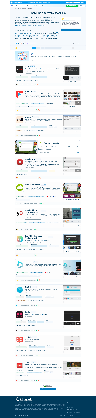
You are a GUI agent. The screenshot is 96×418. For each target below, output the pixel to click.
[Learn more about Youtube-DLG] (20, 162)
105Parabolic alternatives (29, 341)
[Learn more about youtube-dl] (20, 120)
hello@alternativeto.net (38, 408)
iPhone (26, 35)
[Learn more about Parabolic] (20, 340)
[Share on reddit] (21, 43)
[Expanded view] (73, 48)
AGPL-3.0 (26, 103)
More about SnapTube (70, 30)
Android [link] (42, 48)
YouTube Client (33, 103)
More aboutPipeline (71, 377)
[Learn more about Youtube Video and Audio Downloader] (20, 213)
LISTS (49, 2)
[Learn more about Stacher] (20, 315)
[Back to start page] (18, 2)
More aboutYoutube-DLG (71, 174)
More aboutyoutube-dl (71, 131)
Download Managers (28, 33)
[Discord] (15, 415)
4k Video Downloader (40, 25)
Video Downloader (34, 76)
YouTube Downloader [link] (48, 48)
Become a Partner (71, 411)
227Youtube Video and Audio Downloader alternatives (33, 219)
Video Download (46, 35)
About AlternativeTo (72, 409)
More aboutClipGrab (71, 301)
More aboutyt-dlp (71, 81)
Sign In (82, 2)
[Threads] (23, 415)
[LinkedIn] (27, 415)
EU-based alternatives (48, 36)
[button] (32, 66)
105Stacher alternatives (28, 316)
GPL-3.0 (25, 272)
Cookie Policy (70, 407)
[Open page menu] (85, 2)
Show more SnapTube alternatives (48, 388)
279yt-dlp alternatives (28, 73)
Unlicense (26, 76)
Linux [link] (35, 48)
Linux (40, 35)
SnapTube (66, 19)
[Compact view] (74, 48)
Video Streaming (40, 103)
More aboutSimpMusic (71, 276)
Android (22, 35)
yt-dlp (46, 19)
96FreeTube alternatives (28, 99)
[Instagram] (25, 415)
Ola (23, 404)
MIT (25, 222)
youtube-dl (23, 25)
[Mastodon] (19, 415)
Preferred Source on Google (73, 412)
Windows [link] (38, 48)
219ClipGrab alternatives (29, 292)
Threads (19, 409)
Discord (46, 408)
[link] (48, 389)
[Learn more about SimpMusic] (20, 265)
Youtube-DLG (30, 25)
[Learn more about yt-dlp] (20, 69)
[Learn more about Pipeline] (20, 365)
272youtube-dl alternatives (29, 122)
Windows (17, 35)
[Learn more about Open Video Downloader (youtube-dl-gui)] (20, 239)
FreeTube (17, 25)
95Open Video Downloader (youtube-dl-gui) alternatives (33, 242)
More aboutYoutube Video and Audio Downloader (71, 225)
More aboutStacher (71, 327)
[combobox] (73, 2)
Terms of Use (70, 404)
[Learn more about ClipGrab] (20, 290)
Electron (43, 240)
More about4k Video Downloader (72, 199)
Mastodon (62, 408)
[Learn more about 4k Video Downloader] (20, 187)
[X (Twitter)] (17, 415)
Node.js (48, 240)
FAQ (68, 402)
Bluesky (16, 409)
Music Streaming (33, 272)
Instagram (24, 409)
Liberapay (54, 409)
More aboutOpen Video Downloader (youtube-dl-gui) (71, 251)
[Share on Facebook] (16, 43)
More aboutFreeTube (71, 106)
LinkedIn (28, 409)
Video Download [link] (56, 48)
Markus (26, 404)
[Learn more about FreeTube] (20, 94)
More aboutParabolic (71, 352)
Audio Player (40, 272)
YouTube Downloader (33, 35)
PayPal (58, 409)
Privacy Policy (70, 406)
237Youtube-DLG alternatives (29, 167)
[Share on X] (19, 43)
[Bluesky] (21, 415)
